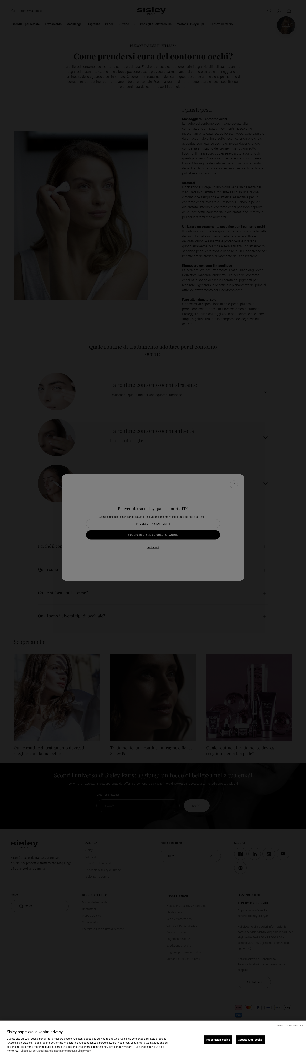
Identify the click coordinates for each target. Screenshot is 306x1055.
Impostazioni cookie (218, 1039)
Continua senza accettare (289, 1025)
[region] (153, 1037)
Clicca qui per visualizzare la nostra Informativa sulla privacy (56, 1050)
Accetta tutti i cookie (250, 1039)
